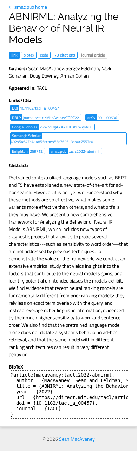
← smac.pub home (28, 7)
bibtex (29, 55)
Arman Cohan (74, 75)
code (44, 55)
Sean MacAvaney (46, 68)
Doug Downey (44, 75)
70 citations (64, 55)
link (14, 55)
